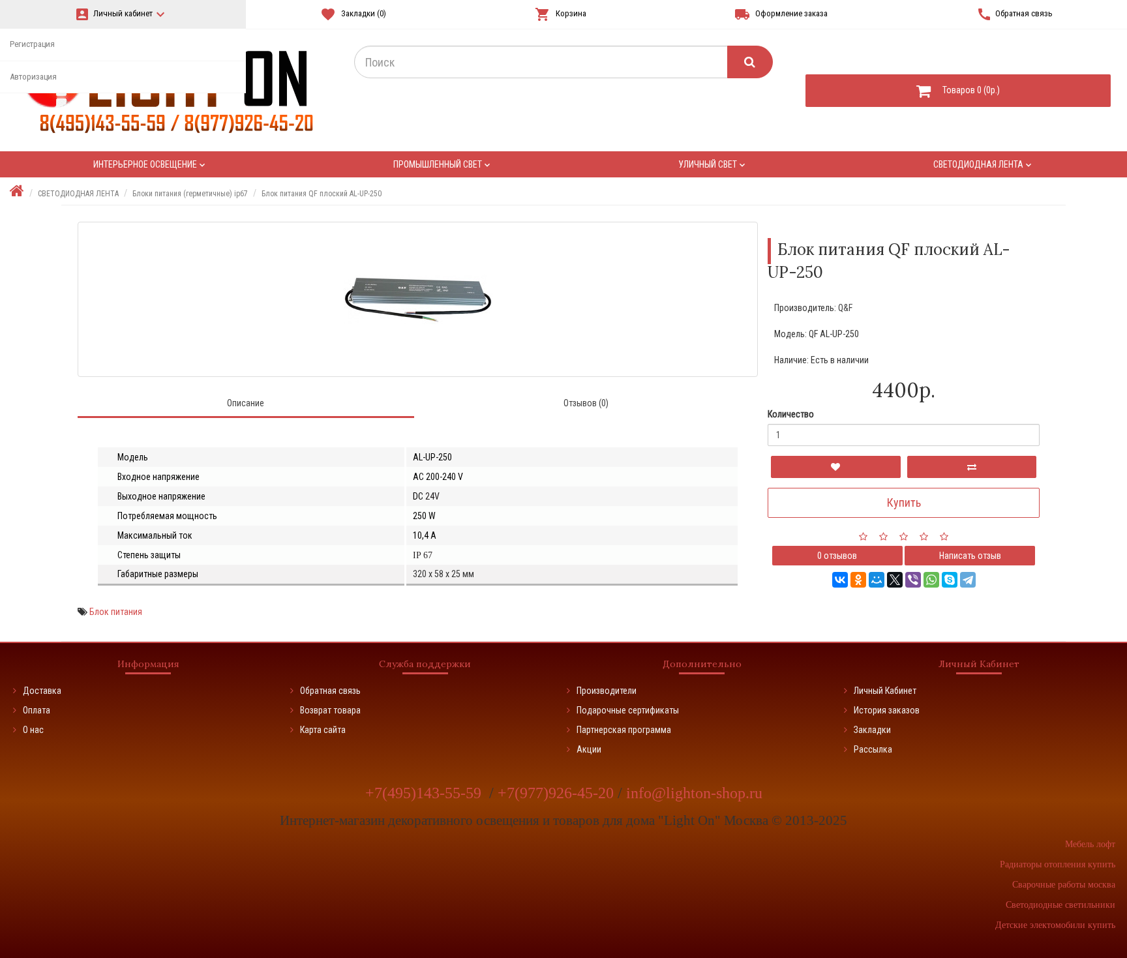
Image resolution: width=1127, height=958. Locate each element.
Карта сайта (323, 730)
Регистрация (32, 44)
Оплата (36, 710)
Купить (904, 502)
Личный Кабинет (885, 690)
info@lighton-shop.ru (694, 793)
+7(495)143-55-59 (425, 793)
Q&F (845, 308)
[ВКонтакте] (840, 580)
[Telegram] (968, 580)
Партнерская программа (624, 730)
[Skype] (949, 580)
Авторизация (33, 77)
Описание (245, 403)
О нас (33, 730)
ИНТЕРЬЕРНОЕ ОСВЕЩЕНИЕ (150, 164)
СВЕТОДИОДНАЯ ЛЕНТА (983, 164)
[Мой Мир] (876, 580)
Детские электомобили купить (1055, 925)
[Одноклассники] (858, 580)
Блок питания (115, 611)
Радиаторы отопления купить (1057, 864)
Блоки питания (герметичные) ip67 (190, 193)
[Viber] (913, 580)
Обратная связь (330, 690)
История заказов (887, 710)
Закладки (872, 730)
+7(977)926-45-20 (558, 793)
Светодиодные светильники (1060, 905)
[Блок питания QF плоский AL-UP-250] (418, 299)
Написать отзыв (970, 555)
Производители (607, 690)
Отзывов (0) (586, 403)
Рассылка (873, 749)
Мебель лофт (1090, 844)
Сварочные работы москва (1063, 885)
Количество (791, 414)
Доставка (42, 690)
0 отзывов (837, 555)
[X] (895, 580)
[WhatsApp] (931, 580)
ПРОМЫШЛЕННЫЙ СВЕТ (442, 164)
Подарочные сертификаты (628, 710)
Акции (589, 749)
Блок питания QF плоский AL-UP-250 (322, 193)
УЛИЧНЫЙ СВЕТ (712, 164)
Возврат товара (330, 710)
